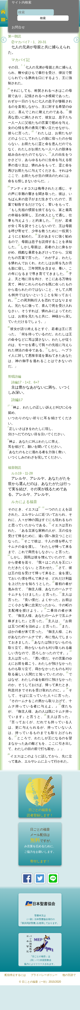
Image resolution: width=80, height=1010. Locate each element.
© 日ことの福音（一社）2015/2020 (40, 982)
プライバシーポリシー (44, 975)
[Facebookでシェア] (27, 878)
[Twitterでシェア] (40, 878)
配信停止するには (15, 975)
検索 (43, 18)
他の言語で (69, 975)
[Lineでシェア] (53, 878)
